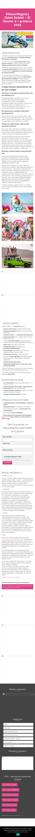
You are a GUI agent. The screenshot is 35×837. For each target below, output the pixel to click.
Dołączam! (7, 462)
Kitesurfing (7, 728)
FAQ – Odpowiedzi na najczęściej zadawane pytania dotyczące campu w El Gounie (17, 586)
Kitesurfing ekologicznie (11, 731)
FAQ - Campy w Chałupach (10, 789)
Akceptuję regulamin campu (12, 456)
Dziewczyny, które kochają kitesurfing (12, 539)
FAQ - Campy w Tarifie (9, 810)
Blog (5, 724)
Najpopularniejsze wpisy (11, 735)
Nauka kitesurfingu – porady (12, 738)
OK (18, 834)
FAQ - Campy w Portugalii (10, 800)
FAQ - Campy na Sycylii (9, 805)
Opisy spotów (8, 742)
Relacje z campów (9, 745)
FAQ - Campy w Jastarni (9, 784)
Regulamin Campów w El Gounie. (11, 577)
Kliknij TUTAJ (6, 417)
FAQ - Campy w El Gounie (10, 795)
